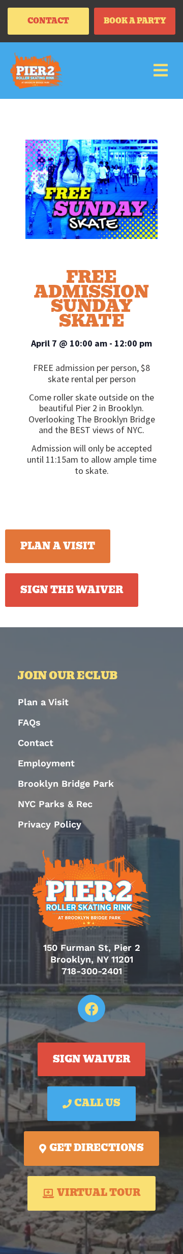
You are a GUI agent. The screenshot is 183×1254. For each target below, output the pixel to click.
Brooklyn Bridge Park (66, 783)
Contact (35, 742)
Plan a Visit (43, 702)
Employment (46, 763)
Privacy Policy (49, 824)
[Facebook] (91, 1008)
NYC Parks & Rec (55, 803)
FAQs (29, 722)
